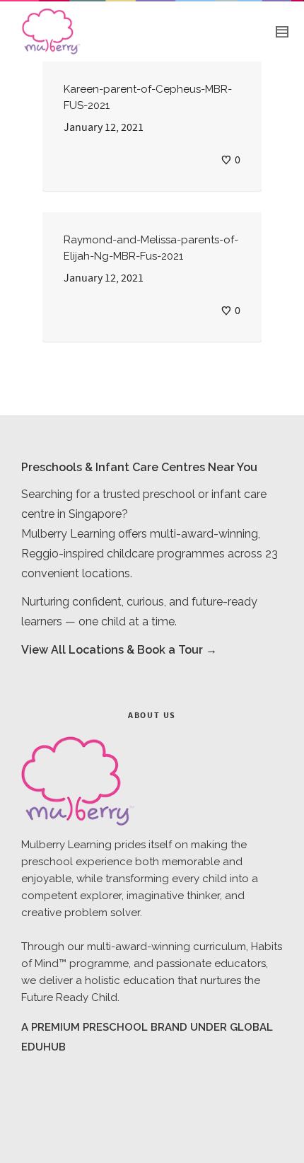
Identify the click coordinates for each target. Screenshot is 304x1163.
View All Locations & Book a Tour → (119, 649)
